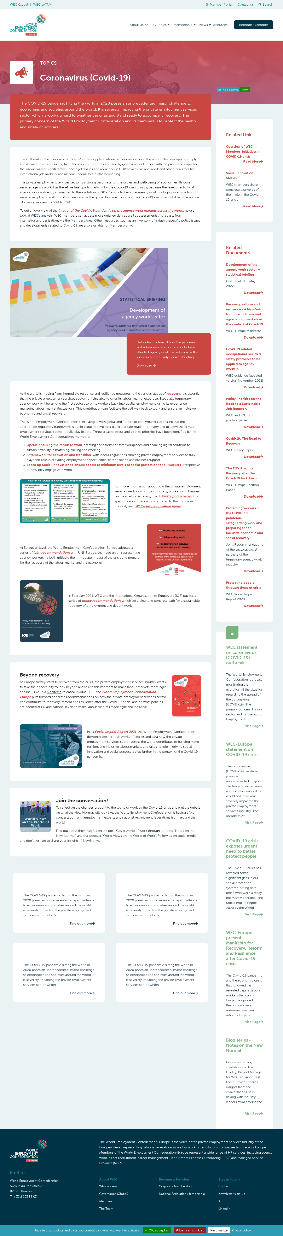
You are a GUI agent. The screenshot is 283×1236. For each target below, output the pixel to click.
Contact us (245, 4)
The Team (106, 1209)
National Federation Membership (182, 1194)
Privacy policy (241, 1230)
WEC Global (19, 4)
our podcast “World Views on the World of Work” (119, 836)
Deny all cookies (191, 1230)
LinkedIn (224, 1209)
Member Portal (221, 4)
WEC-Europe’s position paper (158, 506)
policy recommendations (101, 601)
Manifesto (54, 692)
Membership (182, 25)
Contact (224, 1186)
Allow (245, 89)
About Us (137, 25)
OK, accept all (158, 1230)
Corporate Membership (175, 1186)
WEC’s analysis (42, 215)
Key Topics (159, 25)
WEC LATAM (42, 4)
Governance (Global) (113, 1194)
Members (105, 1201)
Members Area (82, 220)
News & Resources (213, 25)
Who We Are (108, 1186)
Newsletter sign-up (231, 1194)
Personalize (219, 1230)
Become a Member (253, 25)
